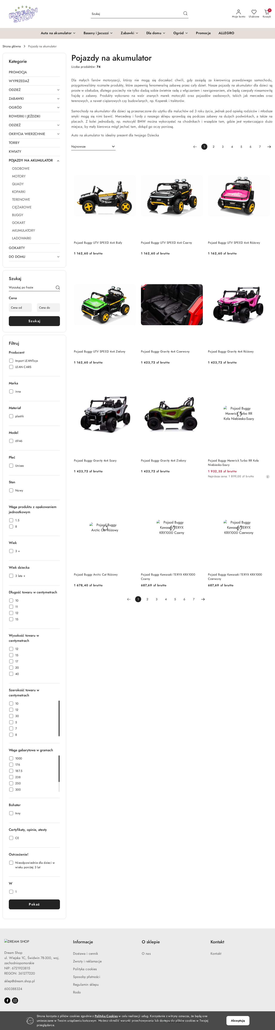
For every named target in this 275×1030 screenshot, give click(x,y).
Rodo (77, 992)
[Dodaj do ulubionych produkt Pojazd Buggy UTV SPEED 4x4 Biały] (131, 159)
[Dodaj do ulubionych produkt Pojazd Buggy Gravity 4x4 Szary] (131, 377)
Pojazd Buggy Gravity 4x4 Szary (95, 460)
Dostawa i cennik (85, 953)
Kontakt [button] (217, 942)
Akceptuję (238, 1020)
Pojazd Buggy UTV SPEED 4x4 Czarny (166, 242)
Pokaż (34, 904)
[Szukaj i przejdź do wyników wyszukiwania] (185, 14)
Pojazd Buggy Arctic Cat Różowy (96, 574)
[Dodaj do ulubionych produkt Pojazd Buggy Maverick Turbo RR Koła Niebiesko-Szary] (265, 377)
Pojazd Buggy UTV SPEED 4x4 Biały (98, 242)
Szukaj (34, 321)
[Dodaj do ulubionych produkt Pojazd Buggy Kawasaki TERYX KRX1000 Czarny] (198, 491)
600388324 (13, 988)
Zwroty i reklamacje (87, 961)
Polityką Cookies (106, 1016)
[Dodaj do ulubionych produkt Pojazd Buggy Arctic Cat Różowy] (131, 491)
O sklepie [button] (151, 942)
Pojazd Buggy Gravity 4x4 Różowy (231, 351)
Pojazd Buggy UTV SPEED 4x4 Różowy (234, 242)
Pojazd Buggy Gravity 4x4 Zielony (163, 460)
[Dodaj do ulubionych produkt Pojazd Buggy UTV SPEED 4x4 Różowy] (265, 159)
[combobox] (93, 146)
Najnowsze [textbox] (78, 146)
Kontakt (216, 953)
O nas (146, 953)
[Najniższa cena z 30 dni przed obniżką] (268, 476)
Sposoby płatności (86, 976)
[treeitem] (34, 72)
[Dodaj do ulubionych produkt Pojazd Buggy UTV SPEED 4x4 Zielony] (131, 268)
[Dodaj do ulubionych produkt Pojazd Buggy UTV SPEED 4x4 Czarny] (198, 159)
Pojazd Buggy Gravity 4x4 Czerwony (165, 351)
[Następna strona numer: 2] (269, 147)
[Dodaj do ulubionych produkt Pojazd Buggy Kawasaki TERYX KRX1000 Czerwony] (265, 491)
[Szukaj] (58, 288)
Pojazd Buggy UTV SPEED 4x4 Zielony (99, 351)
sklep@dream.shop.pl (19, 981)
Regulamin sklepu (86, 984)
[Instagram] (15, 1001)
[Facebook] (7, 1001)
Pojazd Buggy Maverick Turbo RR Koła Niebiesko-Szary (233, 462)
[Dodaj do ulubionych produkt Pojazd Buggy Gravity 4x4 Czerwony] (198, 268)
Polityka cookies (85, 969)
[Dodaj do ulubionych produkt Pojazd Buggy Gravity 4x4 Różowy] (265, 268)
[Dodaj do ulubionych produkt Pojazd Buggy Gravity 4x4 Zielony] (198, 377)
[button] (58, 33)
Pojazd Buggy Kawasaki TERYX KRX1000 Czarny (168, 576)
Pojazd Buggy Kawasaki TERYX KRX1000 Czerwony (235, 576)
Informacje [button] (83, 942)
